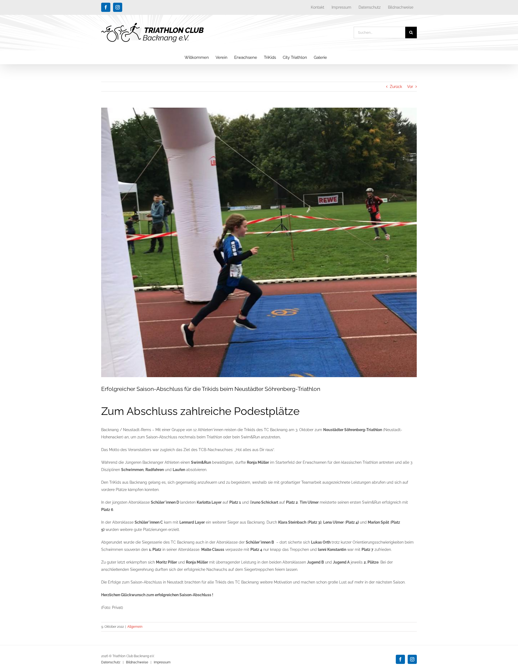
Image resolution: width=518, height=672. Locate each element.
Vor (410, 86)
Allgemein (134, 627)
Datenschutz (110, 662)
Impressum (162, 662)
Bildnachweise (137, 662)
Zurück (396, 86)
